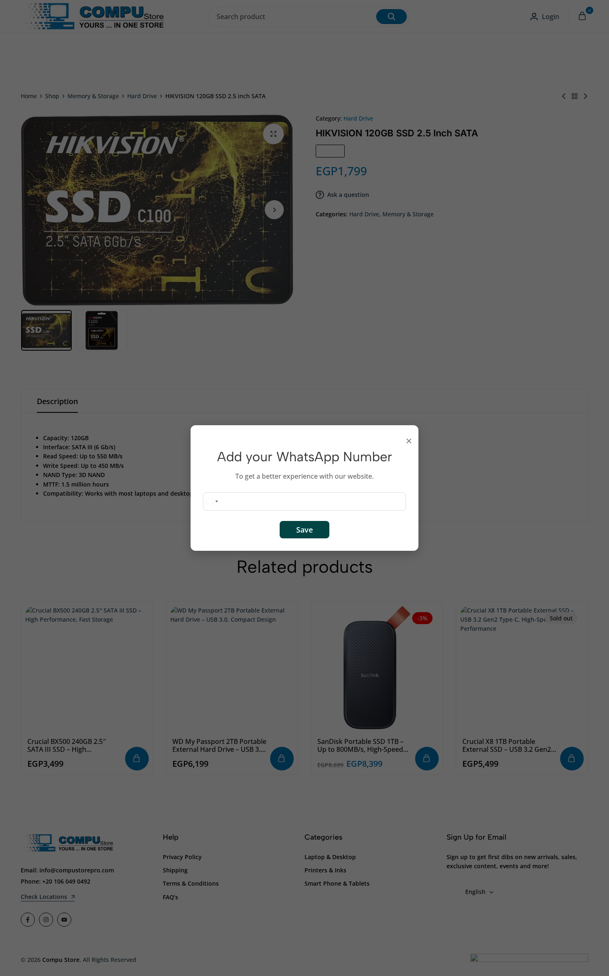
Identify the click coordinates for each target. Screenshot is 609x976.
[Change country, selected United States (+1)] (211, 501)
